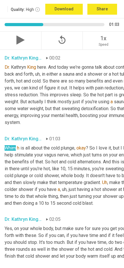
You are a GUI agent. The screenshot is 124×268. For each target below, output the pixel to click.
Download (64, 9)
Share (102, 9)
